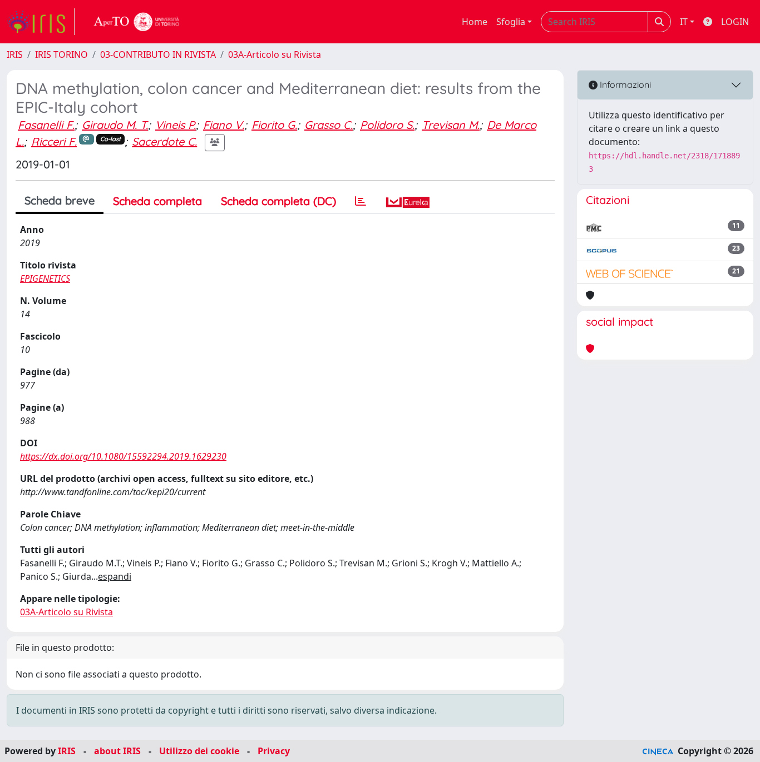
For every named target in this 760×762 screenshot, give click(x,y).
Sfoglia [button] (510, 22)
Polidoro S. (387, 125)
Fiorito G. (274, 125)
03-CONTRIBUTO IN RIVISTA (158, 54)
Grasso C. (328, 125)
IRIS (15, 54)
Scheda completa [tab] (157, 201)
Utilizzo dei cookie (199, 751)
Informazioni (624, 84)
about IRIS (117, 751)
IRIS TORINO (61, 54)
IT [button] (684, 22)
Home (474, 22)
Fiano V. (223, 125)
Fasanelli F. (46, 125)
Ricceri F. (54, 141)
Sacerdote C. (164, 141)
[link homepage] (41, 21)
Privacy (274, 751)
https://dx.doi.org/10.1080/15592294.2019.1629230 (123, 456)
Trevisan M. (451, 125)
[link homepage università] (136, 21)
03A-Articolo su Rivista (274, 54)
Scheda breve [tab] (59, 200)
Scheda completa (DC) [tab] (278, 201)
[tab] (361, 201)
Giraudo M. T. (115, 125)
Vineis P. (175, 125)
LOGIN (735, 22)
